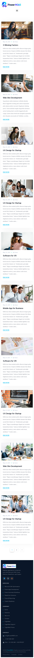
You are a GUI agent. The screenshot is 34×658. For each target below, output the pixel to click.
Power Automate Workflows (12, 592)
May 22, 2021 (6, 147)
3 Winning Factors (10, 45)
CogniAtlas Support (10, 624)
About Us (7, 615)
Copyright (13, 654)
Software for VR (9, 256)
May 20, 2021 (6, 515)
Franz (16, 41)
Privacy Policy (6, 654)
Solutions (7, 612)
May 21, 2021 (6, 357)
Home (6, 609)
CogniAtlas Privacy (10, 627)
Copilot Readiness (9, 601)
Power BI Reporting (10, 598)
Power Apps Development (12, 589)
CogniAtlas (7, 621)
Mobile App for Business (13, 308)
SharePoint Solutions (10, 595)
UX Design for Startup (12, 150)
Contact (7, 618)
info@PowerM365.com (11, 635)
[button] (17, 10)
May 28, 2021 (6, 41)
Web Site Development (12, 98)
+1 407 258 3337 (9, 639)
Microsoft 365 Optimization (12, 586)
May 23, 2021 (6, 94)
